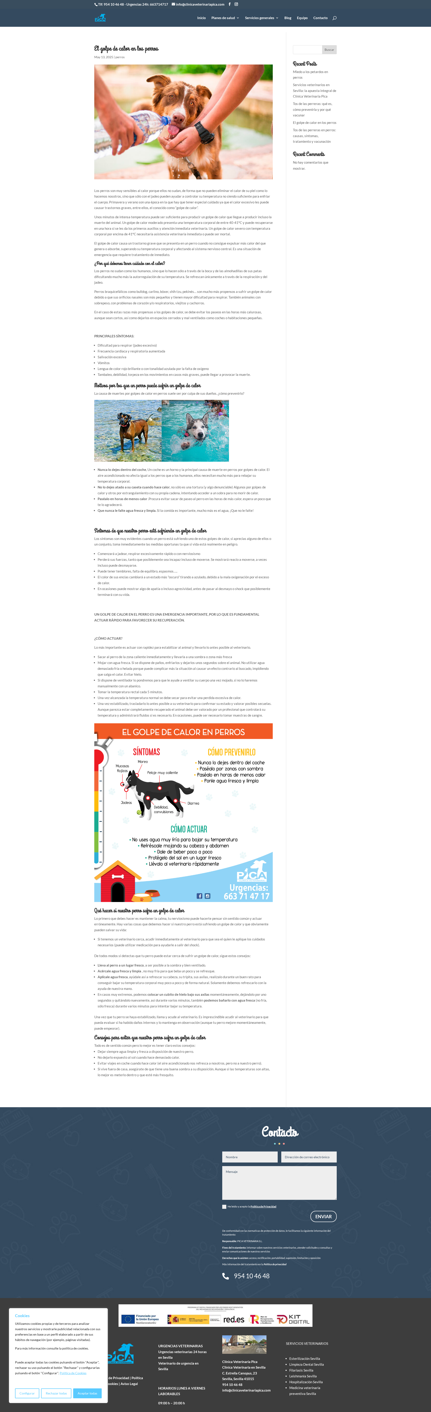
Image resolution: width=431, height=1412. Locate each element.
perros (120, 57)
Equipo (302, 18)
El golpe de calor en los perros (314, 122)
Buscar (329, 49)
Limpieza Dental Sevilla (306, 1364)
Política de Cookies (73, 1373)
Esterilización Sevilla (304, 1358)
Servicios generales (259, 18)
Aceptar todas (87, 1393)
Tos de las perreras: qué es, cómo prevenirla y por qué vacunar (312, 109)
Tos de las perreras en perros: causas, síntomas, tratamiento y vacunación (314, 135)
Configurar (27, 1393)
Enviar (323, 1216)
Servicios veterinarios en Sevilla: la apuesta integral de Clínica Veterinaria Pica (314, 90)
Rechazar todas (56, 1393)
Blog (287, 18)
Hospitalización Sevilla (306, 1382)
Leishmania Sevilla (303, 1376)
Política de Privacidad (263, 1206)
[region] (58, 1355)
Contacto (320, 18)
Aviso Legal (129, 1384)
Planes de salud (223, 18)
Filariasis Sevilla (301, 1370)
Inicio (201, 18)
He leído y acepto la (252, 1206)
